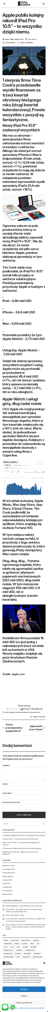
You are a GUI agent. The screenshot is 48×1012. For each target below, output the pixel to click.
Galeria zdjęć (6, 876)
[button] (44, 963)
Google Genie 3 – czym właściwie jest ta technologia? (20, 839)
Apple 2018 (14, 940)
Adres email (7, 793)
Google (24, 943)
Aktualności (10, 43)
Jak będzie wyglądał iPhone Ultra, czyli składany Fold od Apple (23, 835)
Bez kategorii (7, 869)
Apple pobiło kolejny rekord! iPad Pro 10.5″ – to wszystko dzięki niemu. (23, 23)
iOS (38, 943)
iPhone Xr (27, 953)
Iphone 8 (19, 950)
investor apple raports (20, 712)
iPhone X (18, 953)
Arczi (7, 925)
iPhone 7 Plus (8, 950)
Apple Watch (25, 940)
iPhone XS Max (9, 957)
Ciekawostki (6, 873)
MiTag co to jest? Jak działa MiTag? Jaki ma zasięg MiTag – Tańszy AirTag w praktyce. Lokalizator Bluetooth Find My (25, 927)
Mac (18, 957)
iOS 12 (12, 947)
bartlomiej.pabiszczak (14, 39)
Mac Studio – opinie (17, 915)
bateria (36, 940)
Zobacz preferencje (24, 1003)
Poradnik (5, 887)
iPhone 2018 (8, 953)
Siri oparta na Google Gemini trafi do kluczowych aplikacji (21, 848)
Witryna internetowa (11, 802)
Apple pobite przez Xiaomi (35, 728)
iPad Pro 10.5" (35, 712)
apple (7, 712)
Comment (6, 765)
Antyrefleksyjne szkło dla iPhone (31, 906)
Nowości (5, 880)
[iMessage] (5, 1007)
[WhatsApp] (12, 1007)
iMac (32, 943)
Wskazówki (6, 894)
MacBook (26, 957)
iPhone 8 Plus (30, 950)
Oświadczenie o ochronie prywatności (31, 1008)
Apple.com (18, 674)
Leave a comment (26, 43)
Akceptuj (24, 989)
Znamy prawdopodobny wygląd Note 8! (14, 727)
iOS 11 (5, 947)
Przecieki (5, 891)
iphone (25, 947)
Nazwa (5, 784)
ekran (16, 943)
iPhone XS (37, 953)
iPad (18, 947)
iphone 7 (34, 947)
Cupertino (7, 943)
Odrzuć (24, 996)
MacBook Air (37, 957)
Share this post (39, 717)
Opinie (4, 883)
